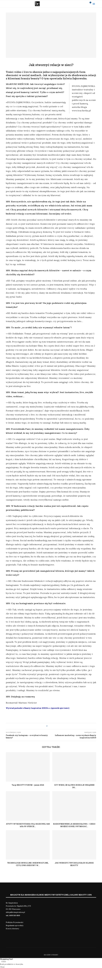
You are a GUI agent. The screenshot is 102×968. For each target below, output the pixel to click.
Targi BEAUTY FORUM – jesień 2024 (28, 785)
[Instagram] (79, 3)
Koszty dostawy (12, 928)
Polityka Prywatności (14, 922)
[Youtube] (82, 3)
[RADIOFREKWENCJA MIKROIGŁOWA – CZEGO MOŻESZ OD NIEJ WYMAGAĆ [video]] (74, 805)
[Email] (85, 3)
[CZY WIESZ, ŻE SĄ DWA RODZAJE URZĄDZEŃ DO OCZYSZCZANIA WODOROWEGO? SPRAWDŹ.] (74, 767)
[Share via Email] (54, 726)
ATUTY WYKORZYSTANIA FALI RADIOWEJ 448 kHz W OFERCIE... (28, 825)
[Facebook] (76, 3)
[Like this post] (48, 726)
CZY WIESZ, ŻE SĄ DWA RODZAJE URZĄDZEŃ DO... (74, 786)
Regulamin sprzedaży (14, 925)
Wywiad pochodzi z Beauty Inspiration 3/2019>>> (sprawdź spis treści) (37, 708)
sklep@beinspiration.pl (15, 912)
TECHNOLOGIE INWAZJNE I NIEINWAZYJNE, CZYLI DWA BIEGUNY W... (28, 864)
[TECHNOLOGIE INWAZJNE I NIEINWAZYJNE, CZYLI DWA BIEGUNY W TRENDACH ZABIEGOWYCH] (28, 845)
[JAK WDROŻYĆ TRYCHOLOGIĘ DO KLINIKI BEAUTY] (74, 845)
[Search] (99, 3)
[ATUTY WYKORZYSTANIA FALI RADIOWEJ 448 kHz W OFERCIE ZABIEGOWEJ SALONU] (28, 805)
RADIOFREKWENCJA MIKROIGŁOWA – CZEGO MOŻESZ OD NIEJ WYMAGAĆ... (74, 825)
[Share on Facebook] (51, 726)
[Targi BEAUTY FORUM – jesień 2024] (28, 767)
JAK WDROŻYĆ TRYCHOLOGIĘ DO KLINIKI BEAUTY (74, 864)
